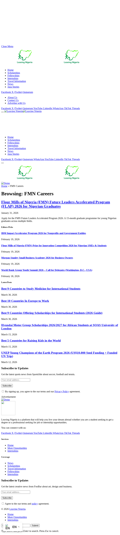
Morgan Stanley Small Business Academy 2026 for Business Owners (37, 257)
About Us (12, 97)
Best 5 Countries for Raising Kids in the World (31, 340)
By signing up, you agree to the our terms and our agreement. (42, 391)
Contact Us (13, 100)
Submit (35, 525)
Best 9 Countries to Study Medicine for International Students (40, 288)
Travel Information (17, 81)
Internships (13, 78)
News (10, 84)
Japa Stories (13, 86)
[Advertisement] (60, 23)
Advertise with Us (16, 103)
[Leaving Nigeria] (37, 111)
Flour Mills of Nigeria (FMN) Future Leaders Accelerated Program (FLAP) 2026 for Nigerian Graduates (55, 204)
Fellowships (13, 75)
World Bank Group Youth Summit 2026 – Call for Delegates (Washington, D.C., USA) (46, 270)
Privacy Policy (62, 391)
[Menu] (2, 162)
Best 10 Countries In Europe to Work (25, 300)
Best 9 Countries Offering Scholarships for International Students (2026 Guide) (51, 313)
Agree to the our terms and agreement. (26, 503)
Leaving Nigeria (17, 509)
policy (35, 503)
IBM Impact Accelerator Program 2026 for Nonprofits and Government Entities (43, 233)
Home (11, 70)
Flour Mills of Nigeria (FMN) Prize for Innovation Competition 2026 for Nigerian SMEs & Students (54, 245)
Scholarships (14, 72)
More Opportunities (17, 448)
